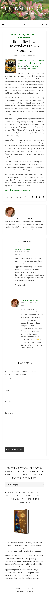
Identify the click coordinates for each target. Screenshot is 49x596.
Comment (9, 413)
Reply (17, 255)
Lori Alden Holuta (14, 197)
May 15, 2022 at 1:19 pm (22, 252)
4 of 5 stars (31, 69)
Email (7, 390)
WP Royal (30, 592)
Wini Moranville (32, 66)
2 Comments (30, 55)
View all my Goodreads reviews (17, 190)
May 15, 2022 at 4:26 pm (28, 302)
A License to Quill (24, 8)
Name (8, 379)
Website (8, 401)
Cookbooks (31, 35)
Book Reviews (17, 35)
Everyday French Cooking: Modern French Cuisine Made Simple (31, 63)
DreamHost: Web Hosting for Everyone (24, 551)
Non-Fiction (24, 38)
